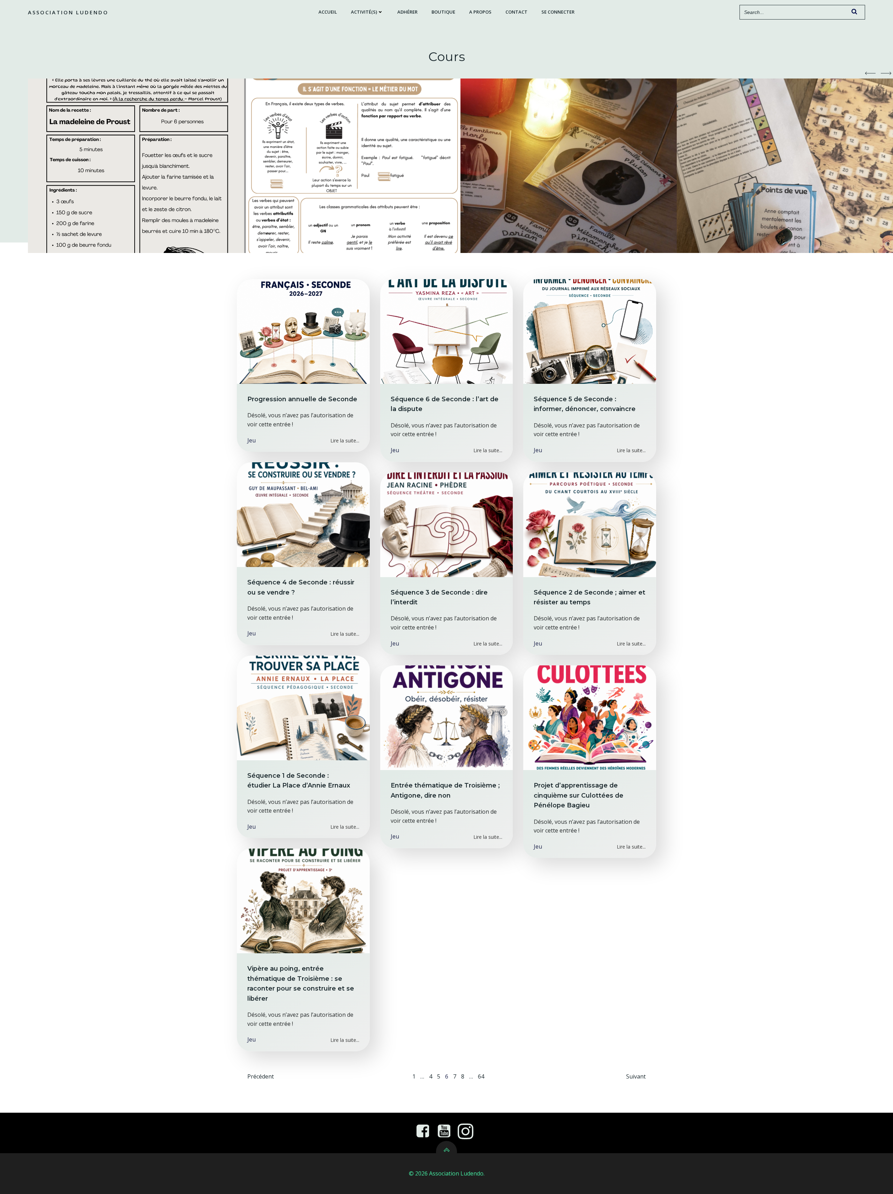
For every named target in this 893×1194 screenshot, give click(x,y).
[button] (870, 73)
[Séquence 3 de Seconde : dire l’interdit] (446, 524)
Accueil (327, 12)
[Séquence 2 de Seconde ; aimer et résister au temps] (589, 524)
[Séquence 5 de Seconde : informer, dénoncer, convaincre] (589, 331)
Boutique (443, 12)
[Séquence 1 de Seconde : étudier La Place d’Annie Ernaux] (303, 707)
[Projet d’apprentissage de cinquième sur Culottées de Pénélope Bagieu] (589, 717)
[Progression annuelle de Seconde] (303, 331)
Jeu (251, 440)
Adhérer (407, 12)
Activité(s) (364, 12)
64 (481, 1076)
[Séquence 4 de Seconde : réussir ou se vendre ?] (303, 514)
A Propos (480, 12)
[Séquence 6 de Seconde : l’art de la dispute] (446, 331)
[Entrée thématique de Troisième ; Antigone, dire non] (446, 717)
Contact (516, 12)
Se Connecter (558, 12)
